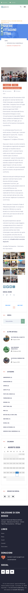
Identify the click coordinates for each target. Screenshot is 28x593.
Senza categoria (9, 427)
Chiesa (6, 386)
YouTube (13, 2)
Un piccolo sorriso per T (17, 359)
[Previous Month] (4, 447)
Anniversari (7, 377)
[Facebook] (1, 25)
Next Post (20, 305)
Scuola (6, 423)
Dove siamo (4, 546)
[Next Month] (23, 447)
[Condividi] (1, 34)
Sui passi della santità (18, 337)
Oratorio (6, 419)
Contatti (3, 543)
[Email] (1, 31)
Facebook (5, 2)
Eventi (3, 540)
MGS (15, 85)
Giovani (7, 85)
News (2, 536)
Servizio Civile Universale (15, 43)
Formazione (7, 398)
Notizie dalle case (10, 415)
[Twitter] (1, 28)
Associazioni (7, 381)
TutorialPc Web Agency (18, 589)
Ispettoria (7, 406)
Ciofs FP (6, 390)
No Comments (8, 91)
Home (6, 40)
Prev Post (7, 305)
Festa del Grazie (9, 394)
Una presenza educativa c (15, 348)
